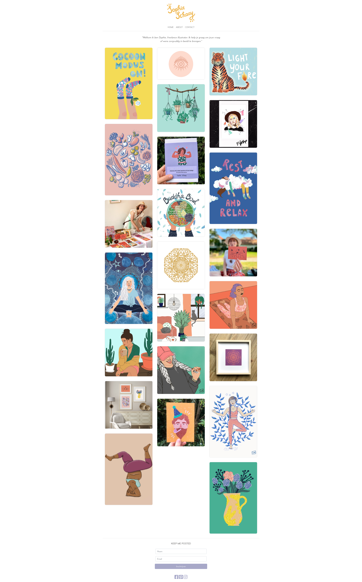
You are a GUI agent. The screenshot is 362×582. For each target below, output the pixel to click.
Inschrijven (181, 566)
